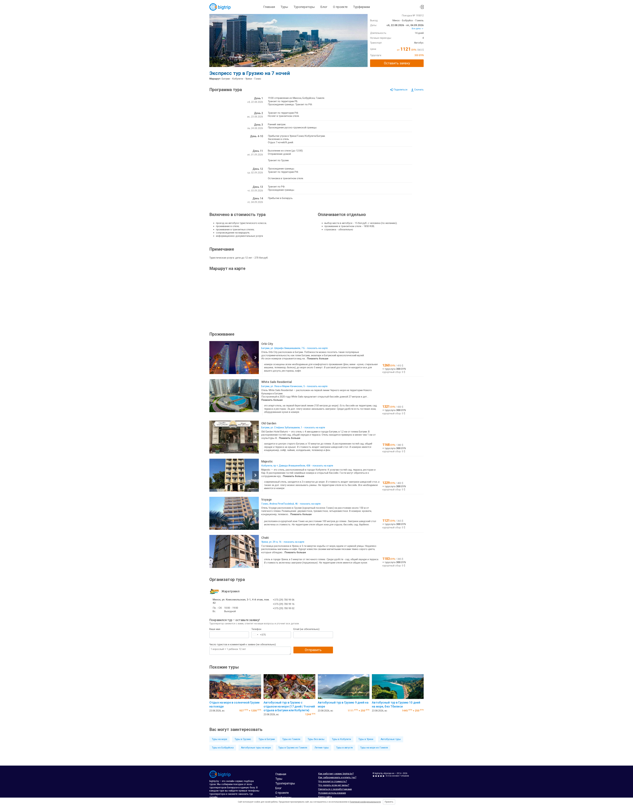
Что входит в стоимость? (332, 781)
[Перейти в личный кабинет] (422, 7)
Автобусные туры (391, 739)
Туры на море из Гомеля (374, 747)
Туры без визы (316, 739)
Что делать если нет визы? (333, 785)
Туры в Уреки (365, 739)
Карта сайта (325, 796)
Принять (389, 802)
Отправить (313, 650)
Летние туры (322, 747)
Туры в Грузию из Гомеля (292, 747)
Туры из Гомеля (291, 739)
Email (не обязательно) (306, 629)
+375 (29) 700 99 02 (283, 608)
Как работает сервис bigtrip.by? (336, 773)
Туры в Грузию (243, 739)
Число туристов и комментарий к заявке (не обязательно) (242, 644)
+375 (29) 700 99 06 (283, 599)
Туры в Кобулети (341, 739)
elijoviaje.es (388, 773)
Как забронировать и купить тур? (337, 777)
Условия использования (332, 792)
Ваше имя (214, 629)
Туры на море (219, 739)
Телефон (256, 629)
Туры (284, 7)
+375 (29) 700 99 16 (283, 604)
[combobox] (255, 635)
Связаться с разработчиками (335, 789)
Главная (269, 7)
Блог (323, 7)
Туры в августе (344, 747)
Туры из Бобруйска (223, 747)
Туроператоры (304, 7)
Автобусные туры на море (256, 747)
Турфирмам (361, 7)
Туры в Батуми (266, 739)
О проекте (340, 7)
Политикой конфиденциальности (365, 802)
